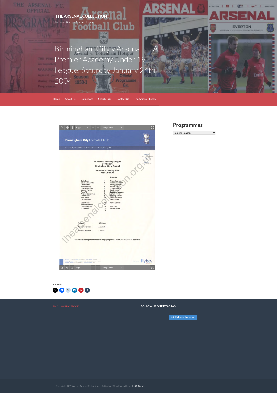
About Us (70, 98)
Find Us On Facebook (66, 306)
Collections (87, 98)
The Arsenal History (145, 98)
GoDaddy (140, 386)
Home (56, 98)
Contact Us (123, 98)
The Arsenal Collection (81, 16)
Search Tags (104, 98)
